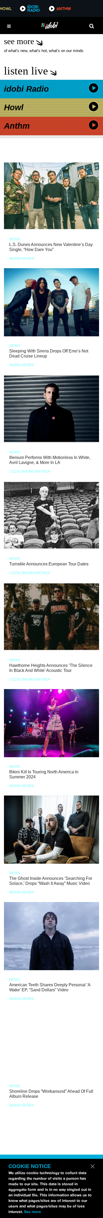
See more (32, 1211)
